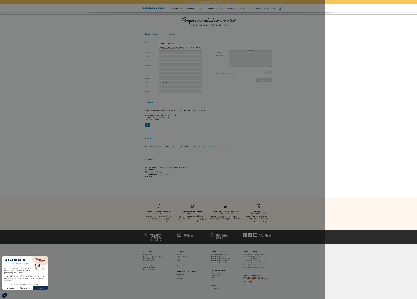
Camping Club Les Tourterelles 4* (253, 265)
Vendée (178, 254)
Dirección (148, 65)
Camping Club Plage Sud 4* (252, 260)
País (146, 82)
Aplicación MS (180, 274)
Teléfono (147, 87)
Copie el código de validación (224, 73)
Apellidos (148, 56)
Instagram (179, 278)
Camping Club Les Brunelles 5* (219, 256)
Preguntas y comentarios (219, 52)
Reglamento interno (149, 269)
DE (215, 288)
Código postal (149, 74)
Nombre (148, 61)
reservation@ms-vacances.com (213, 146)
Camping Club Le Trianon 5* (219, 254)
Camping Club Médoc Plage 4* (252, 256)
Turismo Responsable (150, 263)
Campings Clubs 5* (195, 8)
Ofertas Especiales (149, 258)
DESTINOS (180, 251)
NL (217, 288)
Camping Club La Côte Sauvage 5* (220, 258)
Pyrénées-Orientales (182, 265)
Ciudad (147, 78)
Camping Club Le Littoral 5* (218, 263)
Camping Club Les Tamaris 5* (219, 260)
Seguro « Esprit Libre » (150, 267)
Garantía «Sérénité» (149, 260)
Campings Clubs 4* (215, 8)
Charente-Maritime (182, 256)
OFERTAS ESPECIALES (235, 8)
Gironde (178, 258)
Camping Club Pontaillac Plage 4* (253, 254)
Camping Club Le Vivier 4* (251, 258)
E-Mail (147, 91)
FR (213, 288)
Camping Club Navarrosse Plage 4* (254, 263)
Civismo (148, 52)
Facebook (179, 276)
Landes (178, 260)
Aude (178, 263)
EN (211, 288)
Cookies (212, 277)
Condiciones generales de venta (153, 265)
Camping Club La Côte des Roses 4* (254, 267)
